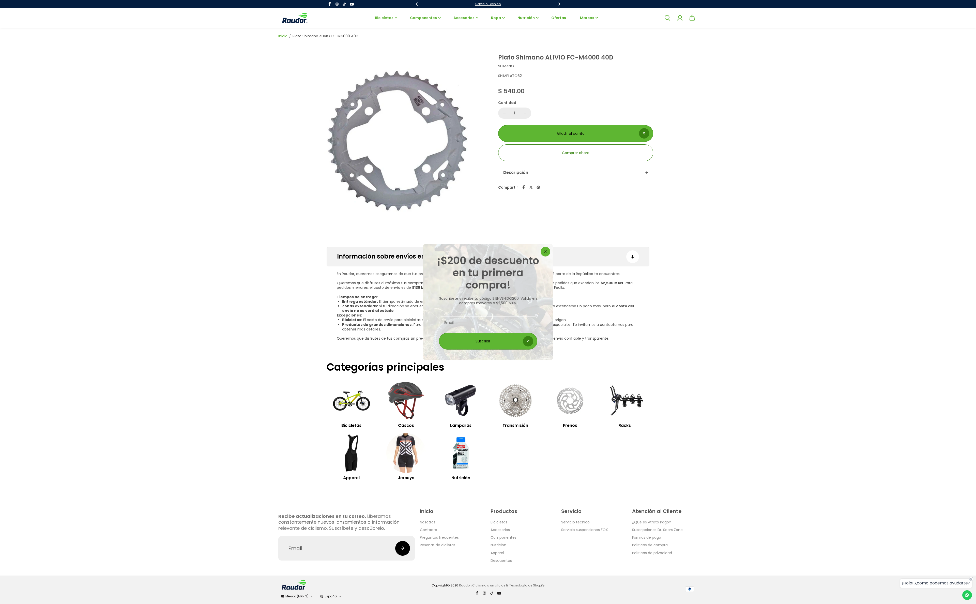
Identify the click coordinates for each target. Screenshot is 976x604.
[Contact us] (967, 595)
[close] (545, 251)
